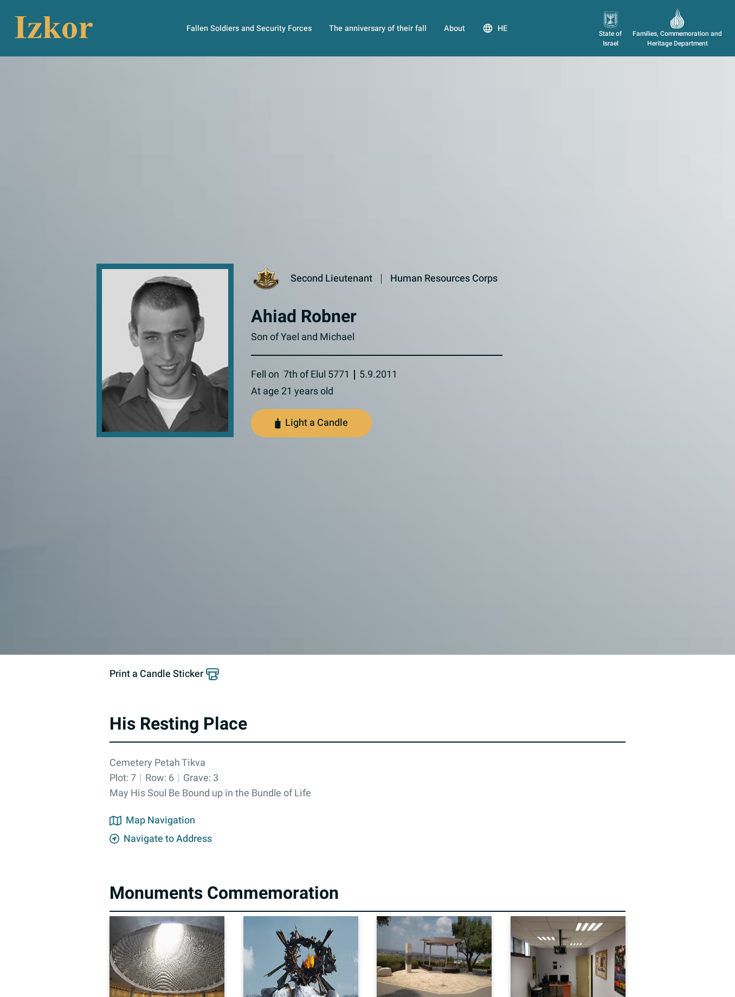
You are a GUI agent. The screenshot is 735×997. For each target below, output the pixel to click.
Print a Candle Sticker (156, 674)
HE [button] (502, 28)
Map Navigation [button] (160, 820)
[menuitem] (249, 28)
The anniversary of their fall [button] (378, 28)
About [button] (454, 28)
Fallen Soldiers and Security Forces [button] (249, 28)
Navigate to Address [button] (168, 839)
